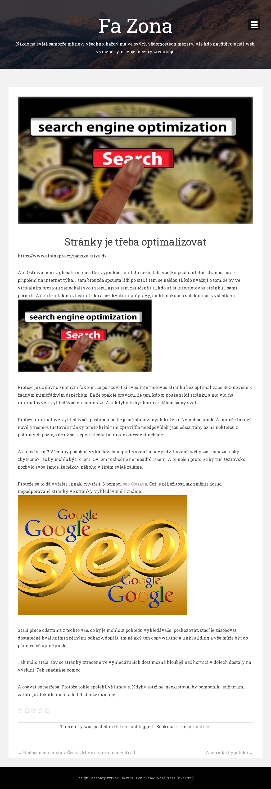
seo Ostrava (135, 484)
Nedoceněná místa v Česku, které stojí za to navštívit (77, 752)
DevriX (128, 778)
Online (121, 726)
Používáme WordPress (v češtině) (165, 778)
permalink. (199, 726)
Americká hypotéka (229, 752)
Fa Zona (135, 25)
